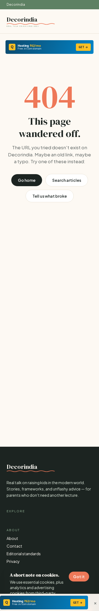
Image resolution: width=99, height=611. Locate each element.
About (12, 538)
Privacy (13, 561)
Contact (14, 545)
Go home (26, 180)
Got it (79, 576)
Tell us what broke (49, 196)
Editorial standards (24, 553)
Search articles (66, 180)
